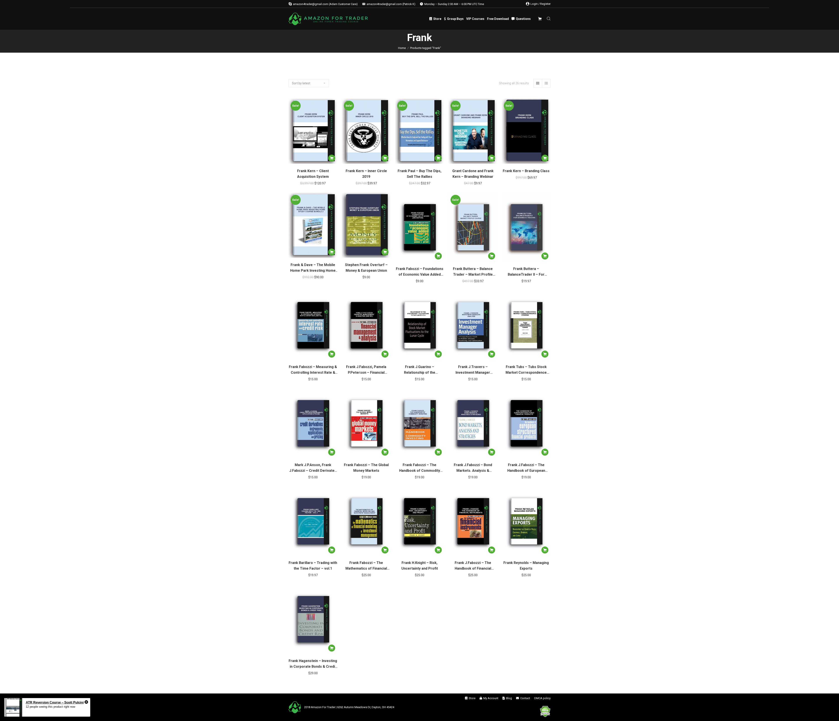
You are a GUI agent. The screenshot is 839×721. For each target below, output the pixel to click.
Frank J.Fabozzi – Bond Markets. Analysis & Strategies (473, 468)
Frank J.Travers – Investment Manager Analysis (473, 370)
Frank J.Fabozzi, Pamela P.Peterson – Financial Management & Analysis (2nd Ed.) (366, 370)
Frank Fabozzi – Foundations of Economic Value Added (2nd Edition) (419, 272)
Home (402, 48)
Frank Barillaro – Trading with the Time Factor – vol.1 (313, 566)
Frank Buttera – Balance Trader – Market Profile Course (473, 272)
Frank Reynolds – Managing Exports (526, 566)
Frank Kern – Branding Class (526, 171)
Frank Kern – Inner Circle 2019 (366, 174)
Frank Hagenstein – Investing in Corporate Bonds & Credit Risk (313, 664)
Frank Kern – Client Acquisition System (313, 174)
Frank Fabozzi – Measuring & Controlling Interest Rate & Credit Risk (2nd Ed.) (313, 370)
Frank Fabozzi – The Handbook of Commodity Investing (419, 468)
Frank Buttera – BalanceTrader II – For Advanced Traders (526, 272)
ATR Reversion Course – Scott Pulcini (55, 702)
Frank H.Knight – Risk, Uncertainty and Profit (419, 566)
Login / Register (540, 3)
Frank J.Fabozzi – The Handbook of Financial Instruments (473, 566)
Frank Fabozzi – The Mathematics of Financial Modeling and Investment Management (366, 566)
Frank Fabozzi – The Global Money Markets (366, 468)
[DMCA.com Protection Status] (545, 712)
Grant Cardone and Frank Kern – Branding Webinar (473, 174)
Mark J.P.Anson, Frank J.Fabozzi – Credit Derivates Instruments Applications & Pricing (312, 468)
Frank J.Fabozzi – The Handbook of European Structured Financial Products (526, 468)
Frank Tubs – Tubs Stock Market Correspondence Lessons (526, 370)
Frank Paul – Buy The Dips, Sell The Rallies (419, 174)
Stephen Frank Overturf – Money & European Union (366, 268)
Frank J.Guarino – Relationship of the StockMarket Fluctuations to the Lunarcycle (419, 370)
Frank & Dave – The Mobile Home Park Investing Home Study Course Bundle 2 (313, 268)
